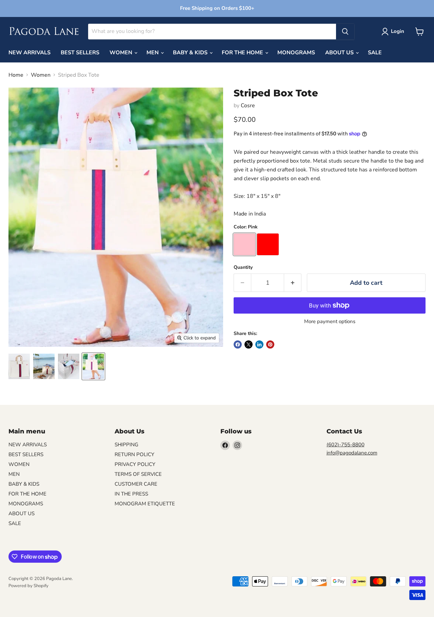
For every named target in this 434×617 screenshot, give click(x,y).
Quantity (243, 267)
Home (15, 75)
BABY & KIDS (191, 52)
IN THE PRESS (131, 493)
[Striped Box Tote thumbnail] (19, 366)
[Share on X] (248, 344)
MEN (153, 52)
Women (41, 75)
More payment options (329, 321)
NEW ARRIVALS (29, 52)
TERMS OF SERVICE (138, 474)
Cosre (248, 105)
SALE (375, 52)
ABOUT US (340, 52)
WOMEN (122, 52)
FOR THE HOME (243, 52)
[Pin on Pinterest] (270, 344)
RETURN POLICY (134, 454)
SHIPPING (126, 444)
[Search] (345, 31)
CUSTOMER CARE (136, 484)
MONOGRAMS (296, 52)
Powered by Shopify (28, 586)
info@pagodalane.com (352, 452)
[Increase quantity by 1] (292, 283)
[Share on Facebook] (238, 344)
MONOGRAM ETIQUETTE (145, 503)
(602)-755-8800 (345, 444)
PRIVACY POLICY (135, 464)
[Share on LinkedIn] (259, 344)
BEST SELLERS (80, 52)
